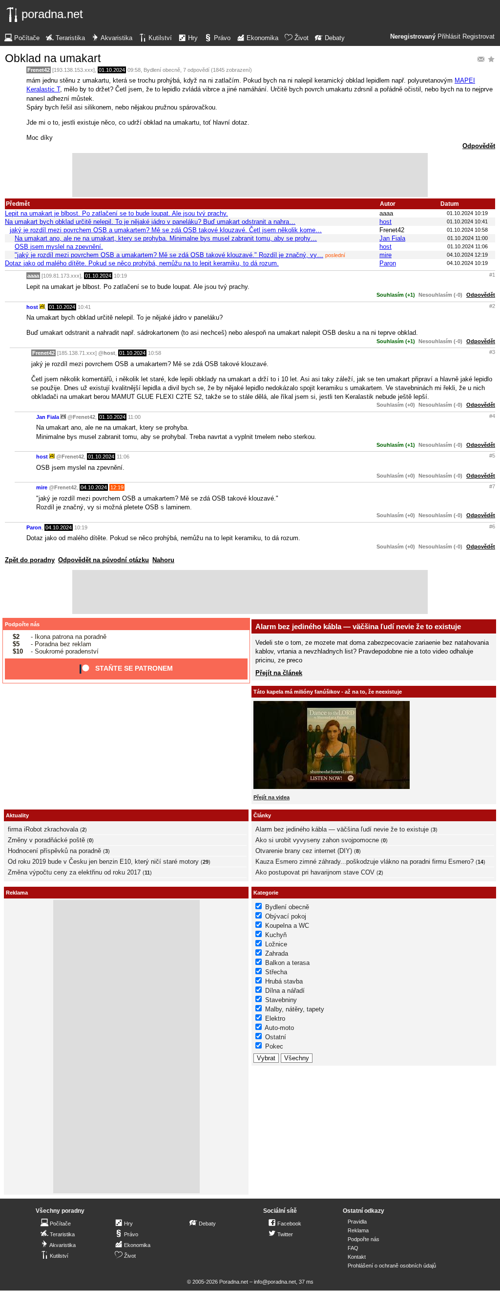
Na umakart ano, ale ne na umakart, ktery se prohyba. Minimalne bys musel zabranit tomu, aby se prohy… (166, 238)
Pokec (274, 1046)
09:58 (134, 70)
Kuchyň (276, 935)
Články (262, 815)
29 (205, 862)
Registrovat (478, 36)
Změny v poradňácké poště (46, 840)
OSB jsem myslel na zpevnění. (59, 246)
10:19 (120, 276)
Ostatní (275, 1037)
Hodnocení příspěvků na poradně (54, 850)
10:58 (154, 353)
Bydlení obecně (162, 70)
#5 (492, 456)
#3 (492, 352)
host (385, 221)
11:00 (134, 417)
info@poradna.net (275, 1282)
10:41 (84, 307)
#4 (492, 416)
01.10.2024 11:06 (467, 246)
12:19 (117, 487)
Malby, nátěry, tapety (294, 1009)
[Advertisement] (250, 175)
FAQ (353, 1248)
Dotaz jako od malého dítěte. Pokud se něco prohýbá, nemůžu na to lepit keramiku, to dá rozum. (142, 263)
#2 (492, 306)
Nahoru (163, 560)
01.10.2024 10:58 (467, 230)
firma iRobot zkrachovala (43, 829)
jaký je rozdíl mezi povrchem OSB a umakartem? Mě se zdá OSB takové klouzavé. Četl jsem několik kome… (166, 230)
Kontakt (357, 1257)
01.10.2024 (112, 70)
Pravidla (357, 1222)
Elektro (275, 1018)
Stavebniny (281, 1000)
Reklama (358, 1230)
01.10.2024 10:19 (467, 213)
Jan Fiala (392, 238)
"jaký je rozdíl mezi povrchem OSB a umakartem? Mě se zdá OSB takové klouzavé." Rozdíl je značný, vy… (169, 255)
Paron (387, 263)
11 (147, 872)
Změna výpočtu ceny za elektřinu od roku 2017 (74, 872)
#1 (492, 275)
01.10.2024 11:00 (467, 238)
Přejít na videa (271, 797)
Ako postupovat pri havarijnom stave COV (315, 872)
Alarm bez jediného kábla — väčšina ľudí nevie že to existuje (358, 626)
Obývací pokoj (285, 916)
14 (480, 862)
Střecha (276, 972)
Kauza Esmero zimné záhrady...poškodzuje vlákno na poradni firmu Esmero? (364, 861)
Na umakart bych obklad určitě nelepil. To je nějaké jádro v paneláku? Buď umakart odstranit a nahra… (150, 221)
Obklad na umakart (53, 58)
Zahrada (276, 953)
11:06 (123, 457)
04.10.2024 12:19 (467, 255)
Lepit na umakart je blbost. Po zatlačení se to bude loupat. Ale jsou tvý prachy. (116, 213)
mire (385, 255)
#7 (492, 486)
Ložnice (276, 944)
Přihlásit (449, 36)
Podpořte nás (22, 624)
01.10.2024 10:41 (467, 221)
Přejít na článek (278, 673)
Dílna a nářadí (285, 990)
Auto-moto (279, 1027)
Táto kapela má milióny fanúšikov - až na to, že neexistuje (327, 692)
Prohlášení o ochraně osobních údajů (392, 1266)
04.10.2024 (94, 487)
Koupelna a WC (287, 925)
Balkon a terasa (287, 962)
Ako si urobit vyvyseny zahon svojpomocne (317, 840)
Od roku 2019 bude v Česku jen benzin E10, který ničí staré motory (103, 861)
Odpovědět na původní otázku (103, 560)
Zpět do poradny (30, 560)
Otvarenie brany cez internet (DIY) (303, 850)
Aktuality (17, 815)
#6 (492, 526)
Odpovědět (478, 146)
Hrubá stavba (284, 981)
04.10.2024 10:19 (467, 263)
